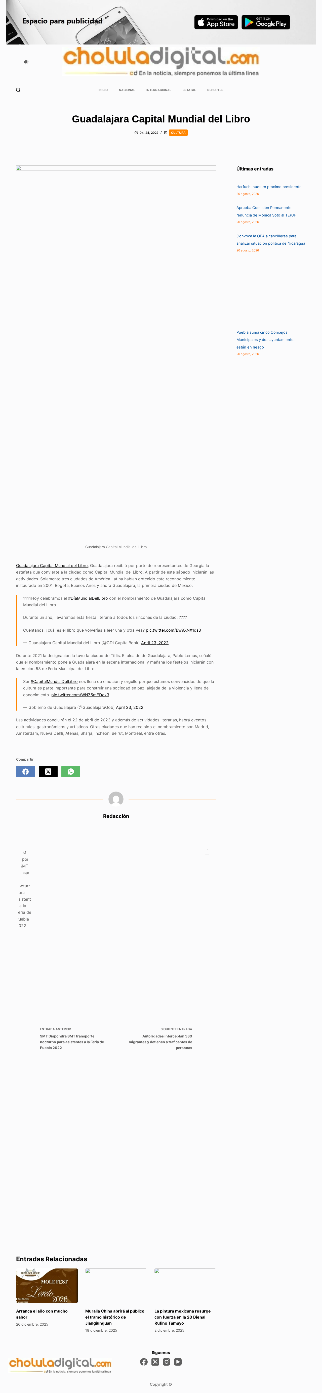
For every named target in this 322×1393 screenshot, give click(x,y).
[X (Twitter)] (48, 771)
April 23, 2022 (155, 642)
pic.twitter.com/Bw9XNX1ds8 (173, 630)
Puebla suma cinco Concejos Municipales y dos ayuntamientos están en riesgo (266, 340)
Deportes (215, 90)
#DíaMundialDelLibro (88, 598)
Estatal (189, 90)
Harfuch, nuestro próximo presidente (269, 187)
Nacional (127, 90)
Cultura (178, 133)
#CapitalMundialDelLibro (54, 681)
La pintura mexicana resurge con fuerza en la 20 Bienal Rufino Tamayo (182, 1317)
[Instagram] (166, 1362)
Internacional (158, 90)
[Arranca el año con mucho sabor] (47, 1285)
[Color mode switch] (26, 62)
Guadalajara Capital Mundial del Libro (52, 565)
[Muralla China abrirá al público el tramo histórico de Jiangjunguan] (116, 1285)
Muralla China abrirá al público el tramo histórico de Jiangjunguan (114, 1317)
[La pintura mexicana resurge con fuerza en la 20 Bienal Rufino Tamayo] (185, 1285)
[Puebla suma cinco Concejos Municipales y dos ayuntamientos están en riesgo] (274, 291)
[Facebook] (25, 771)
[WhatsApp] (70, 771)
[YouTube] (178, 1362)
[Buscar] (18, 90)
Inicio (103, 90)
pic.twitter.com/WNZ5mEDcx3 (80, 694)
